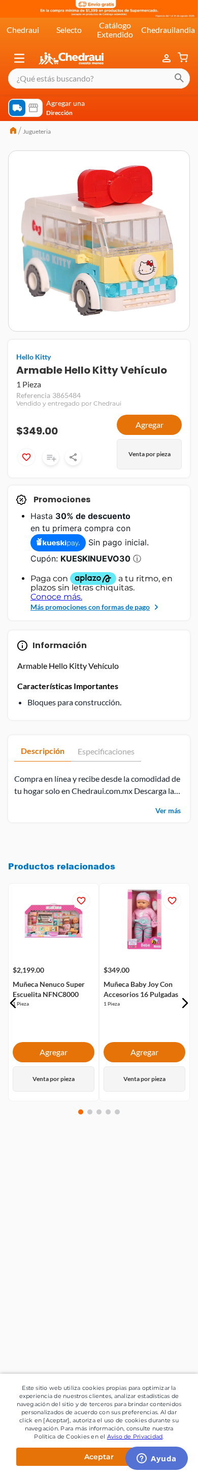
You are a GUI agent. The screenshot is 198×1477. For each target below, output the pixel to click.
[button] (19, 58)
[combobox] (99, 78)
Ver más (168, 810)
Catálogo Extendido (115, 29)
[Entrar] (167, 58)
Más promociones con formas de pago (90, 607)
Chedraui (23, 29)
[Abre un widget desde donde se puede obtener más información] (156, 1459)
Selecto (69, 29)
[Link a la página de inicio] (13, 131)
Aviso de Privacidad (135, 1436)
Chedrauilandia (168, 29)
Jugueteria (37, 131)
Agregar (149, 424)
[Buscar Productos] (179, 78)
